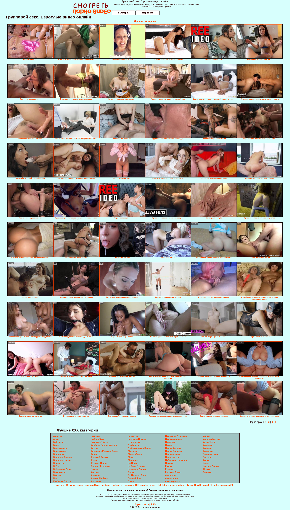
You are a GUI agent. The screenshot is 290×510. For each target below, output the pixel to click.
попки (168, 445)
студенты (208, 451)
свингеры (170, 475)
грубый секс (97, 439)
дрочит (94, 454)
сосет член (209, 442)
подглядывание (173, 439)
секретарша (171, 478)
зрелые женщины (100, 466)
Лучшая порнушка (145, 21)
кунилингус (134, 442)
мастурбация (135, 454)
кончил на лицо (99, 478)
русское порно (173, 472)
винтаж (57, 475)
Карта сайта (141, 504)
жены (94, 460)
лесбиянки (133, 445)
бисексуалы (59, 451)
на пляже (133, 463)
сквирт (206, 436)
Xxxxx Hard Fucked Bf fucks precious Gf (209, 485)
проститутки (172, 457)
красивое (96, 481)
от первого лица (137, 475)
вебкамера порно (62, 469)
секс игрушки (172, 481)
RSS (153, 504)
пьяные (169, 463)
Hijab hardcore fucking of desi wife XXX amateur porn (124, 485)
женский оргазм (99, 457)
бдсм (56, 445)
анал (56, 439)
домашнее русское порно (104, 451)
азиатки (57, 436)
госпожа (95, 436)
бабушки (58, 442)
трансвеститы (210, 454)
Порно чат (147, 12)
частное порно (211, 466)
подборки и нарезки (176, 436)
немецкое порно (137, 469)
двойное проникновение (104, 445)
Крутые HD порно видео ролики (74, 485)
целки (206, 463)
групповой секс (99, 442)
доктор (94, 448)
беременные (60, 448)
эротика (207, 472)
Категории (123, 12)
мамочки (132, 451)
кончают (95, 475)
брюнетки (58, 463)
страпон (207, 448)
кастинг (95, 472)
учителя (207, 457)
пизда (131, 481)
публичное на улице (176, 460)
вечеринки (59, 472)
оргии (131, 472)
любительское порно (139, 448)
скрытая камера (211, 439)
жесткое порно (99, 463)
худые (206, 460)
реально (169, 469)
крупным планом (137, 439)
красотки (133, 436)
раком (168, 466)
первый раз (134, 478)
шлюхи (206, 469)
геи (55, 478)
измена (94, 469)
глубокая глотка (62, 481)
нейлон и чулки (136, 466)
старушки (208, 445)
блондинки (59, 454)
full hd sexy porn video (171, 485)
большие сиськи (62, 457)
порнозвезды (172, 454)
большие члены (62, 460)
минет (131, 457)
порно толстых (173, 451)
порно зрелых (173, 448)
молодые (133, 460)
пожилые (170, 442)
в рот (56, 466)
